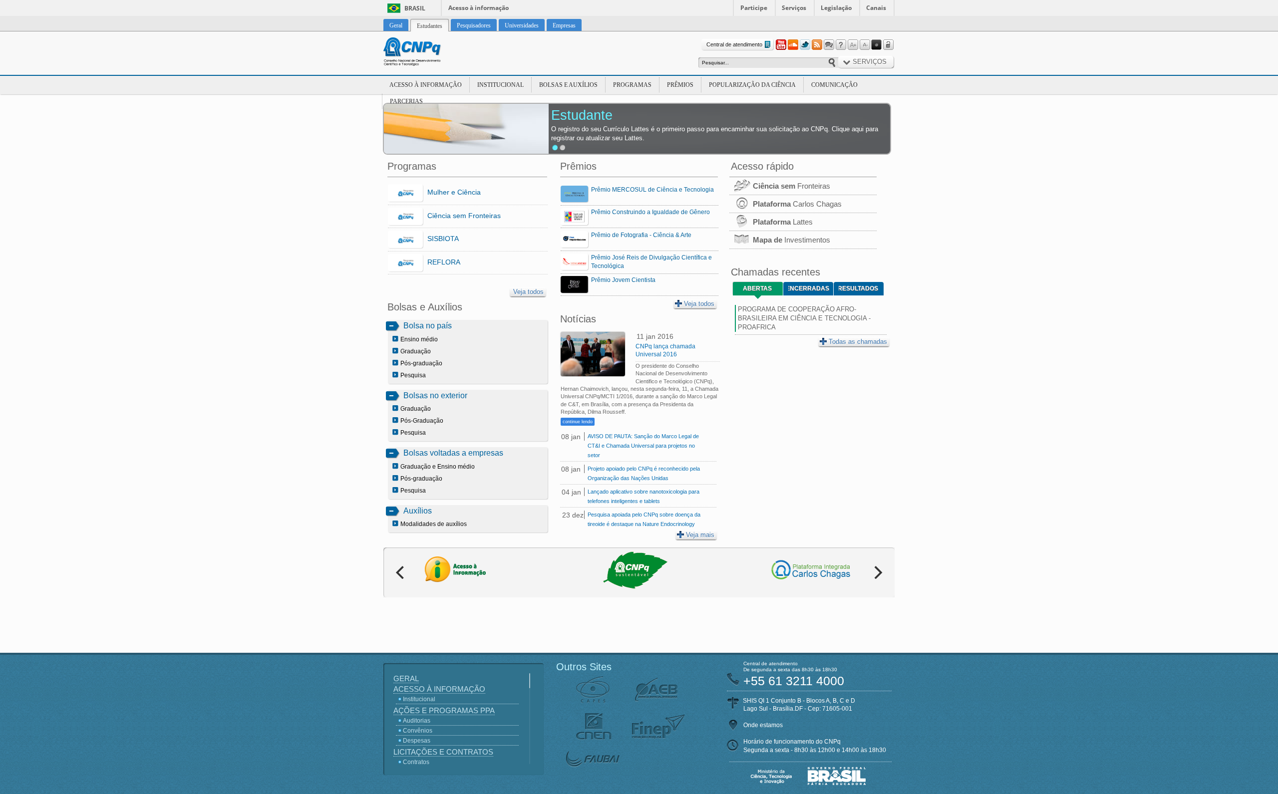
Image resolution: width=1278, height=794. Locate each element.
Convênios (417, 730)
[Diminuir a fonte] (864, 44)
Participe (753, 7)
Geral (406, 678)
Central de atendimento (734, 44)
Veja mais (700, 534)
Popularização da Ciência (752, 84)
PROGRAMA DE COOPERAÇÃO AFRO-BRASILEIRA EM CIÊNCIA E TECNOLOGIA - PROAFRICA (804, 318)
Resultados (858, 288)
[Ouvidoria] (828, 44)
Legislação (836, 7)
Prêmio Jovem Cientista (623, 279)
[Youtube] (780, 44)
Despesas (416, 740)
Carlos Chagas (797, 204)
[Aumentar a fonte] (852, 44)
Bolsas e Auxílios (568, 84)
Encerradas (808, 288)
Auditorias (416, 720)
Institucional (500, 84)
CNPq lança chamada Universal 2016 (665, 350)
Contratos (416, 762)
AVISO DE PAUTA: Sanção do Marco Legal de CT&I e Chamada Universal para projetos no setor (643, 445)
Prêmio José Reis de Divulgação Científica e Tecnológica (651, 261)
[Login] (888, 44)
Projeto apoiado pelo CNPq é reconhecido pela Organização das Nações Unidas (644, 473)
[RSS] (816, 44)
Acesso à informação (478, 7)
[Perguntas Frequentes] (840, 44)
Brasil (414, 8)
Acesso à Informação (425, 84)
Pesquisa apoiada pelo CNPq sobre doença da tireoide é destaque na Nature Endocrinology (644, 519)
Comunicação (834, 84)
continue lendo (578, 421)
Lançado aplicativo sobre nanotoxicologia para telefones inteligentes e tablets (643, 496)
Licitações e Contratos (443, 752)
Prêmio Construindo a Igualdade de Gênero (650, 212)
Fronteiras (791, 186)
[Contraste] (876, 44)
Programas (632, 84)
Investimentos (791, 240)
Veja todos (528, 291)
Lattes (783, 222)
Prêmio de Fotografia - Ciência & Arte (641, 235)
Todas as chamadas (858, 341)
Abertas (757, 288)
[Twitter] (804, 44)
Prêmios (680, 84)
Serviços (794, 7)
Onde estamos (763, 725)
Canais (876, 7)
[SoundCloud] (792, 44)
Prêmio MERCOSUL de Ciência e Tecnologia (652, 189)
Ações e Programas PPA (444, 710)
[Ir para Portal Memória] (424, 52)
